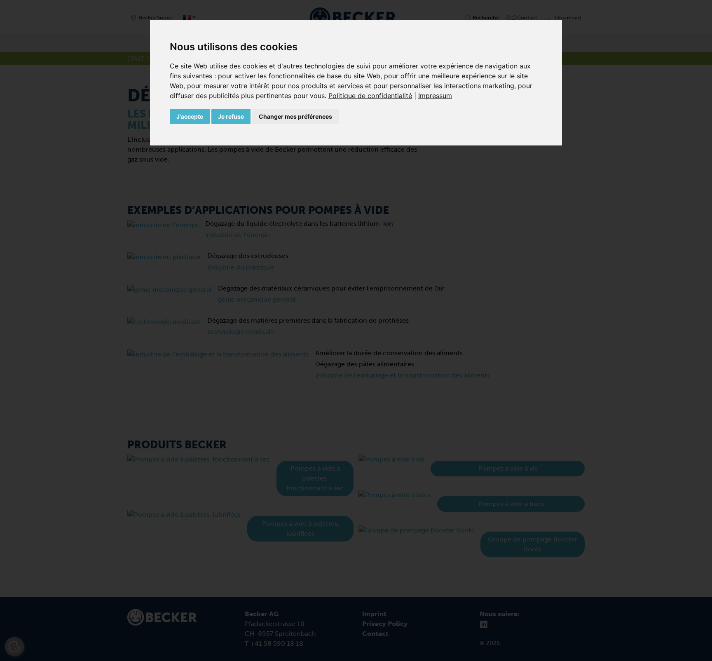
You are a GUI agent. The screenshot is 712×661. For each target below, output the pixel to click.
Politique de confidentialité (370, 95)
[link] (373, 95)
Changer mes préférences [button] (295, 116)
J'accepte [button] (189, 116)
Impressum (435, 95)
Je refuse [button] (231, 116)
